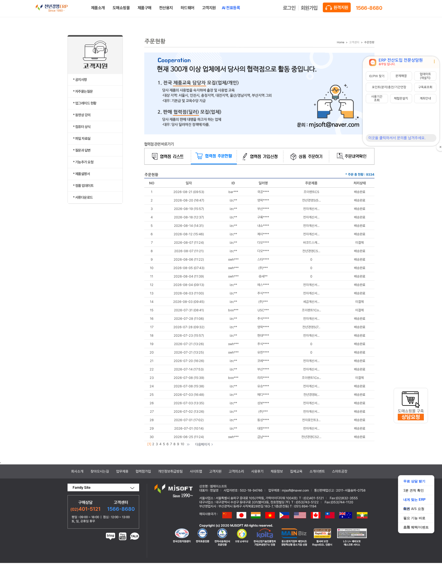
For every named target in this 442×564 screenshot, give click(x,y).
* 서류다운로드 (83, 197)
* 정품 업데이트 (83, 186)
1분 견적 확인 (413, 490)
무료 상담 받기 (414, 481)
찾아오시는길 (100, 471)
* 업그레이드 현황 (84, 103)
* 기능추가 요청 (83, 162)
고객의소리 (236, 471)
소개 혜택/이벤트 (416, 527)
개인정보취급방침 (170, 471)
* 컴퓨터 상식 (82, 127)
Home (340, 42)
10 (182, 444)
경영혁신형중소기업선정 (222, 537)
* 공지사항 (80, 80)
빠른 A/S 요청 (413, 509)
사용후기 (257, 471)
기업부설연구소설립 (265, 537)
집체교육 (296, 471)
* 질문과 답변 (82, 150)
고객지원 (215, 471)
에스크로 (352, 537)
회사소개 (77, 471)
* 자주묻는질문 (83, 91)
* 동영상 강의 (82, 115)
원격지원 (340, 7)
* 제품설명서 (81, 174)
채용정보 (277, 471)
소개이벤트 (317, 471)
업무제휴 (122, 471)
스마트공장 (339, 471)
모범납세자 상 (242, 537)
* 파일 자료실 (82, 138)
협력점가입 (143, 471)
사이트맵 (196, 471)
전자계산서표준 (202, 537)
